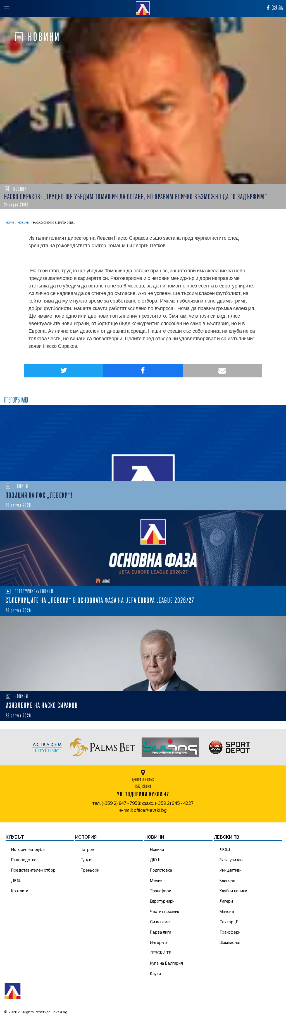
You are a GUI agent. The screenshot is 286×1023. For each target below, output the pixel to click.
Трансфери (160, 890)
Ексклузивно (231, 859)
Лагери (226, 901)
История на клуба (28, 849)
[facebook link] (268, 7)
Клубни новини (233, 890)
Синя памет (161, 921)
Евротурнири (162, 901)
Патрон (87, 849)
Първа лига (160, 932)
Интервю (158, 942)
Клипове (227, 880)
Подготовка (161, 870)
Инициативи (231, 870)
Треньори (90, 870)
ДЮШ (16, 880)
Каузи (155, 973)
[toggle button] (6, 8)
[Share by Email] (222, 370)
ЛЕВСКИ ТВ (160, 952)
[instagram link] (274, 7)
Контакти (19, 890)
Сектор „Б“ (230, 921)
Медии (156, 880)
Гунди (86, 859)
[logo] (142, 7)
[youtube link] (280, 7)
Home (10, 222)
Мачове (227, 911)
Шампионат (230, 942)
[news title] (143, 443)
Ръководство (24, 859)
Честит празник (164, 911)
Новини (24, 222)
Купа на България (166, 963)
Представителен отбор (33, 870)
